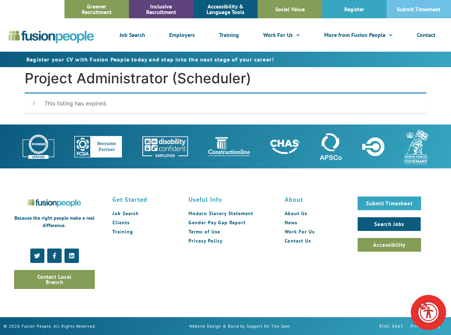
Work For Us (278, 34)
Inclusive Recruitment (161, 9)
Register (354, 9)
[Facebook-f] (54, 256)
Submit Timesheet (418, 9)
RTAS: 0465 (391, 326)
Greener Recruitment (97, 9)
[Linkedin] (71, 256)
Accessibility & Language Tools (225, 9)
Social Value (290, 9)
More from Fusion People (354, 34)
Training (229, 34)
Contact (426, 34)
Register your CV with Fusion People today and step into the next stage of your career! (135, 59)
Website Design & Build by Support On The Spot (239, 326)
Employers (182, 34)
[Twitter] (37, 256)
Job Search (132, 34)
